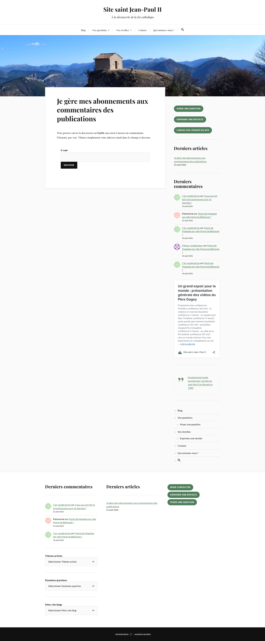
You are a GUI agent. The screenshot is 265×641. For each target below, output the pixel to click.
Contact (142, 30)
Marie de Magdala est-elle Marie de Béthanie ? (200, 231)
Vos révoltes (122, 30)
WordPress (122, 634)
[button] (182, 29)
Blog (83, 30)
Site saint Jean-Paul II (132, 9)
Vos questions (99, 30)
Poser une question (189, 108)
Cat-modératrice (191, 195)
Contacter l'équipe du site (193, 130)
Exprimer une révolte (190, 119)
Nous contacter (180, 487)
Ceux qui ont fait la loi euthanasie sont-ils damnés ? (199, 199)
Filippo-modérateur (192, 245)
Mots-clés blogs (53, 604)
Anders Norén (143, 634)
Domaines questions (56, 580)
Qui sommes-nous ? (163, 30)
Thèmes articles (53, 555)
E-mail (64, 150)
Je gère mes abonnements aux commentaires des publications (102, 109)
